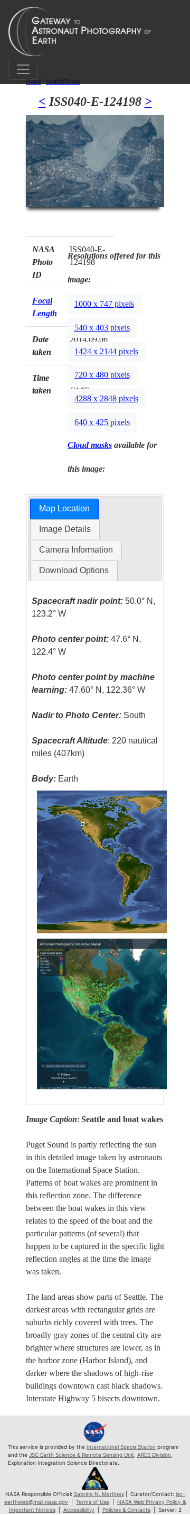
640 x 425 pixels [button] (102, 422)
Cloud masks (90, 444)
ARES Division (154, 1455)
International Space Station (121, 1447)
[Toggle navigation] (23, 69)
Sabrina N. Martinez (99, 1494)
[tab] (64, 509)
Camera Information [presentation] (76, 549)
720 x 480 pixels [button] (102, 374)
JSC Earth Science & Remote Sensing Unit (81, 1455)
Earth (55, 778)
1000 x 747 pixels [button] (104, 303)
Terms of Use (92, 1502)
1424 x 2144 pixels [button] (106, 351)
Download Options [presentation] (74, 570)
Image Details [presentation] (65, 529)
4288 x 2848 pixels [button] (106, 398)
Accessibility (78, 1510)
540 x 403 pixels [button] (102, 327)
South (89, 715)
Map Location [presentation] (64, 508)
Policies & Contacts (126, 1510)
